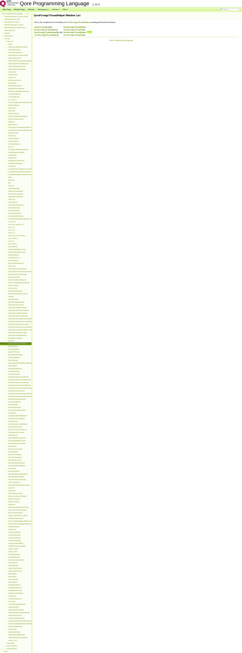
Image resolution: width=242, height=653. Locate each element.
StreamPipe (12, 577)
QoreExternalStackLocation (17, 332)
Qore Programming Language (12, 14)
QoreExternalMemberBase (17, 308)
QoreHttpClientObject (15, 355)
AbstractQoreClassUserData (18, 55)
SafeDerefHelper (14, 527)
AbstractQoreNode (14, 58)
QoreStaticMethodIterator (16, 466)
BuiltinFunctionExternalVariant (18, 91)
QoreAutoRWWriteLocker (17, 252)
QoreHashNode (13, 349)
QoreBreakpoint (13, 255)
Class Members (11, 649)
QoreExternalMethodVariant (17, 313)
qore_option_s (13, 238)
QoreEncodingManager (16, 302)
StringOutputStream (15, 588)
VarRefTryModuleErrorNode (17, 638)
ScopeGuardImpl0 (14, 532)
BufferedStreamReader (16, 88)
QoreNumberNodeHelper (17, 410)
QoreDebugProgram (15, 291)
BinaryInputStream (14, 80)
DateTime (11, 111)
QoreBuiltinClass (14, 258)
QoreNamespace (14, 374)
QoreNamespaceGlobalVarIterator (20, 388)
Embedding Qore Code (12, 19)
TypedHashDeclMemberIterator (19, 613)
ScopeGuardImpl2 (14, 538)
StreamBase (12, 574)
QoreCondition (13, 285)
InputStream (12, 158)
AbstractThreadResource (16, 66)
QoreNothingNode (14, 402)
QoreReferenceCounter (16, 432)
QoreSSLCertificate (15, 454)
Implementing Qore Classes (13, 25)
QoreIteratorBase (14, 357)
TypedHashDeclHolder (16, 610)
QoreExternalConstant (16, 305)
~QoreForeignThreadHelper (46, 35)
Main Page (7, 9)
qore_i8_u (11, 233)
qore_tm (11, 241)
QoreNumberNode (14, 407)
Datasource (12, 108)
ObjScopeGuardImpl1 (15, 194)
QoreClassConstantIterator (17, 269)
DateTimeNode (13, 113)
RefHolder (11, 504)
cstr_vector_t (12, 100)
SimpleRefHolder (14, 557)
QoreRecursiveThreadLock (17, 430)
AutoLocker (12, 72)
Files (65, 9)
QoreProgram (13, 421)
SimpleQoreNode (14, 554)
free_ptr (11, 147)
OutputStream (13, 202)
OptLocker (11, 199)
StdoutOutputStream (15, 571)
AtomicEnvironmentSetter (17, 69)
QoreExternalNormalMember (18, 316)
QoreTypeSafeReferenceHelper (19, 485)
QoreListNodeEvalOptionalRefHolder (21, 363)
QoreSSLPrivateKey (15, 457)
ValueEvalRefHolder (15, 626)
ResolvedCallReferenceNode (18, 507)
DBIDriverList (12, 125)
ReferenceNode (13, 502)
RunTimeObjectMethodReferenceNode (21, 521)
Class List (9, 41)
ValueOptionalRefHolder (16, 635)
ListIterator (12, 166)
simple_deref (12, 552)
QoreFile (11, 341)
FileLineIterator (13, 141)
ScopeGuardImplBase (15, 543)
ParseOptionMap (14, 208)
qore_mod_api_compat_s (17, 235)
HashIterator (12, 155)
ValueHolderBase (14, 632)
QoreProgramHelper (15, 427)
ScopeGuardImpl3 (14, 540)
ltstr (9, 183)
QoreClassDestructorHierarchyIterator (21, 271)
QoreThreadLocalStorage (17, 479)
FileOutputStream (14, 144)
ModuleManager (14, 188)
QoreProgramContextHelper (18, 424)
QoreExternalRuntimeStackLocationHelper (23, 330)
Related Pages (19, 9)
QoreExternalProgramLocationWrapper (21, 327)
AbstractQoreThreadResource (18, 64)
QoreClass (12, 266)
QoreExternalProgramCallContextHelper (22, 319)
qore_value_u (13, 244)
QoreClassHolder (14, 277)
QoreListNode (13, 360)
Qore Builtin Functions (11, 22)
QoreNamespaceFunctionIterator (19, 385)
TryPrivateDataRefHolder (17, 604)
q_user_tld (12, 222)
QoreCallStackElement (16, 263)
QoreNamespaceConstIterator (18, 382)
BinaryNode (12, 83)
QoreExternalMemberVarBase (18, 310)
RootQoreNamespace (15, 518)
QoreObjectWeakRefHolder (17, 416)
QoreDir (11, 296)
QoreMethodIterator (15, 369)
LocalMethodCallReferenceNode (19, 172)
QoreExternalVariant (15, 338)
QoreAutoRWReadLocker (17, 249)
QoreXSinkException (15, 493)
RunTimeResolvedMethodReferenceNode (22, 524)
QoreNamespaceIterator (16, 391)
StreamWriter (12, 582)
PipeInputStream (14, 210)
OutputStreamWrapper (16, 205)
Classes (55, 9)
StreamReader (13, 579)
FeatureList (12, 136)
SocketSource (13, 563)
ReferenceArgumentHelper (17, 496)
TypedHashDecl (13, 607)
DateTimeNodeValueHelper (17, 116)
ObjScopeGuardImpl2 (15, 197)
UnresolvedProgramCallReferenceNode (22, 621)
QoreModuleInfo (13, 371)
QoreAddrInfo (13, 247)
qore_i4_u (11, 230)
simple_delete (13, 549)
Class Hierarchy (11, 646)
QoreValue (12, 491)
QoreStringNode (14, 471)
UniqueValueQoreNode (16, 618)
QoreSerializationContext (17, 443)
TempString (12, 596)
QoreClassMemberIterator (17, 280)
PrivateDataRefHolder (15, 216)
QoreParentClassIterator (16, 418)
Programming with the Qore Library (16, 16)
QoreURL (11, 488)
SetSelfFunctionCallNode (17, 546)
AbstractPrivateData (15, 52)
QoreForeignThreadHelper (17, 344)
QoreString (12, 468)
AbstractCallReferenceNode (18, 47)
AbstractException (14, 50)
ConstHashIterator (14, 94)
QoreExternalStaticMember (17, 335)
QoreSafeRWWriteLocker (17, 441)
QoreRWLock (13, 435)
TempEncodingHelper (15, 593)
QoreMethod (12, 366)
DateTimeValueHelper (16, 119)
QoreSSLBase (13, 452)
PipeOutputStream (14, 213)
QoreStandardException (16, 463)
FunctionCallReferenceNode (18, 149)
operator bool (40, 27)
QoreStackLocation (14, 460)
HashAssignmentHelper (16, 152)
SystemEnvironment (15, 590)
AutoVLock (12, 77)
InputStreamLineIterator (16, 161)
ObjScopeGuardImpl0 (15, 191)
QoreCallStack (13, 260)
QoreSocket (12, 446)
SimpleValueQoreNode (16, 560)
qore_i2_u (11, 227)
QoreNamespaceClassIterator (18, 377)
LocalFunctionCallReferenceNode (20, 169)
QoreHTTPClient (14, 352)
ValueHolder (12, 629)
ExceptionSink (13, 133)
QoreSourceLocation (15, 449)
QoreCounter (12, 288)
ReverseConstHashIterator (17, 510)
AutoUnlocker (13, 75)
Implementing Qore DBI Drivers (15, 27)
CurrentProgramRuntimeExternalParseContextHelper (26, 102)
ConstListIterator (14, 97)
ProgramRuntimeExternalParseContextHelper (24, 219)
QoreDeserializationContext (17, 294)
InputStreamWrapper (15, 163)
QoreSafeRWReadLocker (17, 438)
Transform (11, 601)
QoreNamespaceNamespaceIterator (20, 393)
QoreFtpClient (13, 346)
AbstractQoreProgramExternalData (20, 61)
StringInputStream (14, 585)
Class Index (10, 643)
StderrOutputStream (15, 568)
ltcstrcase (11, 180)
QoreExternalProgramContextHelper (20, 321)
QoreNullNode (13, 405)
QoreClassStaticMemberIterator (19, 283)
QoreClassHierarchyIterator (17, 274)
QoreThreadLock (14, 482)
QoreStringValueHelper (16, 477)
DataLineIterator (13, 105)
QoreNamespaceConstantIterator (19, 380)
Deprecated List (9, 30)
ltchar (10, 177)
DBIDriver (11, 122)
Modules (31, 9)
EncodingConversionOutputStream (20, 130)
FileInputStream (13, 138)
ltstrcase (11, 186)
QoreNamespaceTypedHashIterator (20, 396)
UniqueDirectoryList (15, 615)
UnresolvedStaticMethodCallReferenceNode (23, 624)
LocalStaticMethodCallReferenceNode (21, 174)
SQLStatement (13, 565)
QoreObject (12, 413)
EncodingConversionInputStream (19, 127)
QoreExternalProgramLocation (18, 324)
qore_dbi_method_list (15, 224)
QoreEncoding (13, 299)
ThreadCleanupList (15, 599)
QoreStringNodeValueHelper (18, 474)
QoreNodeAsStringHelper (17, 399)
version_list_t (12, 640)
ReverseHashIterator (15, 513)
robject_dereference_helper (17, 516)
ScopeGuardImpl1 (14, 535)
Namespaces (43, 9)
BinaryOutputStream (15, 86)
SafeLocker (12, 529)
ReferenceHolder (14, 499)
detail (10, 44)
